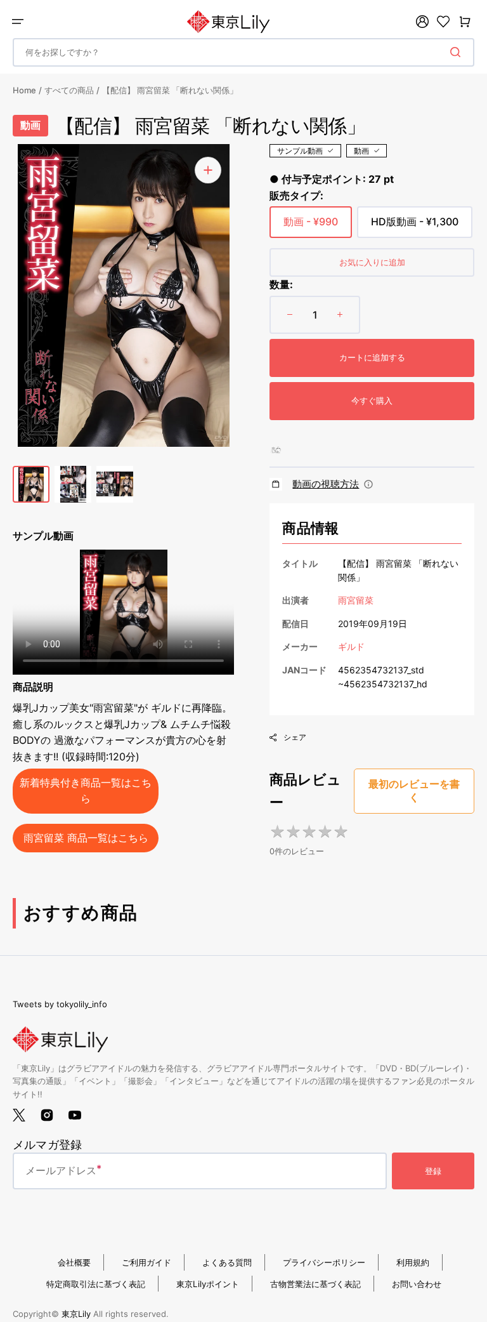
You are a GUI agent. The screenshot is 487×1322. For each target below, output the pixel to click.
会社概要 (74, 1262)
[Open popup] (368, 484)
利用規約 (412, 1262)
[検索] (457, 52)
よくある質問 (227, 1262)
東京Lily (76, 1314)
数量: (281, 284)
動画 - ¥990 (310, 226)
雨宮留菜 (355, 600)
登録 (433, 1171)
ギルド (351, 646)
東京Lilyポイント (207, 1284)
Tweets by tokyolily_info (60, 1004)
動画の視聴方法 (325, 484)
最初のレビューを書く (414, 791)
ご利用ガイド (146, 1262)
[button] (18, 22)
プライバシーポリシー (324, 1262)
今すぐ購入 (372, 400)
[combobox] (243, 52)
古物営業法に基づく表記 (315, 1284)
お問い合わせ (416, 1284)
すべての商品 (69, 90)
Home (24, 90)
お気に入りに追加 (372, 262)
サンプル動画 (300, 150)
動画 (361, 150)
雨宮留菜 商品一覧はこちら (85, 837)
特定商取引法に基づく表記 (95, 1284)
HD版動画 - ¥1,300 (414, 226)
